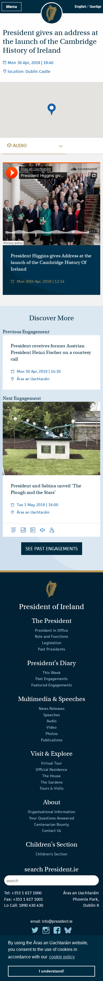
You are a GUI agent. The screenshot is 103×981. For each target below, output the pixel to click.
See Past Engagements (52, 549)
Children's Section (51, 854)
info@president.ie (57, 921)
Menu (11, 6)
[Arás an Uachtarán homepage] (51, 589)
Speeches (51, 714)
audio (17, 145)
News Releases (52, 708)
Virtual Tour (51, 763)
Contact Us (51, 830)
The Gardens (52, 781)
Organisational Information (51, 811)
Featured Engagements (51, 685)
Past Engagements (51, 678)
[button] (51, 109)
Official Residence (51, 769)
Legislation (51, 642)
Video (51, 727)
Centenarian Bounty (51, 824)
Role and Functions (51, 636)
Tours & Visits (51, 788)
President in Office (51, 630)
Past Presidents (51, 649)
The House (51, 775)
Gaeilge (95, 6)
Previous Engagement (26, 332)
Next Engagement (22, 398)
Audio (52, 720)
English (80, 6)
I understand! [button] (51, 971)
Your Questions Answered (51, 818)
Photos (52, 733)
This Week (51, 672)
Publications (51, 739)
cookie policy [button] (62, 956)
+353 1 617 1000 (26, 892)
